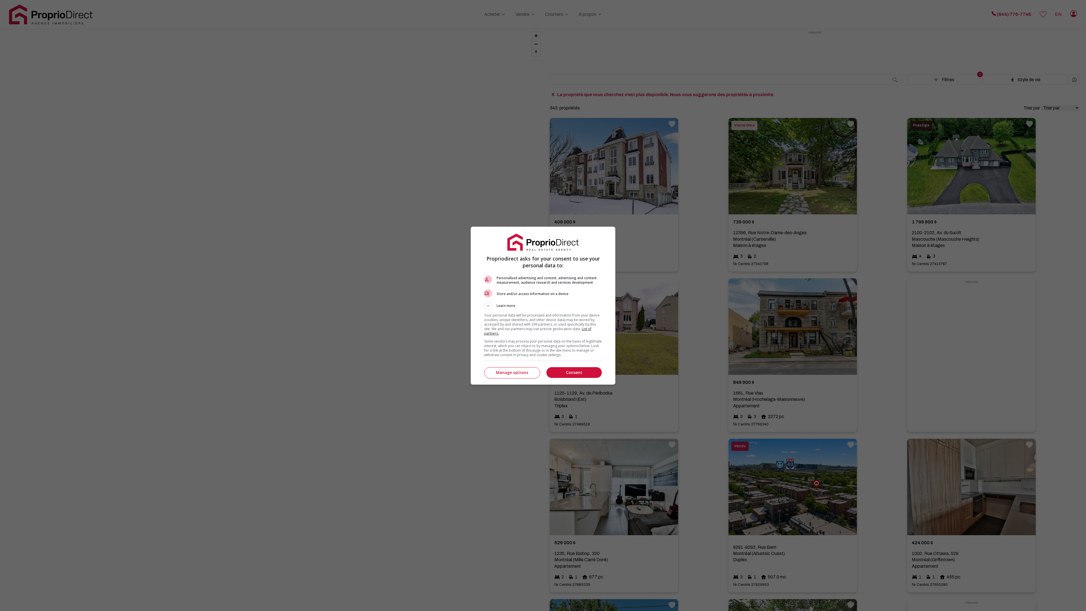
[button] (543, 306)
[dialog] (543, 306)
